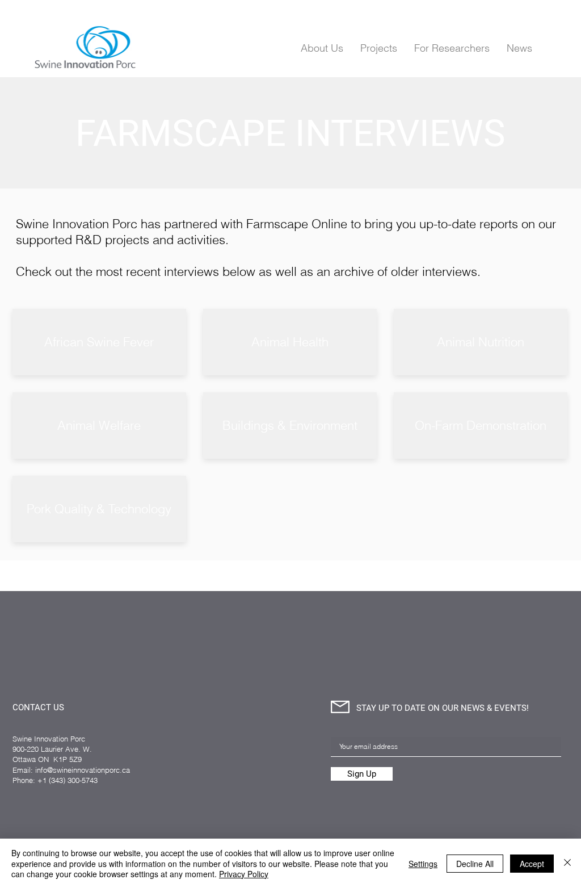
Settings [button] (423, 863)
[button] (452, 47)
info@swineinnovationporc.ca (82, 769)
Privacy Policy (243, 873)
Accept (532, 863)
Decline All (475, 863)
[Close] (567, 863)
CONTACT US (38, 707)
